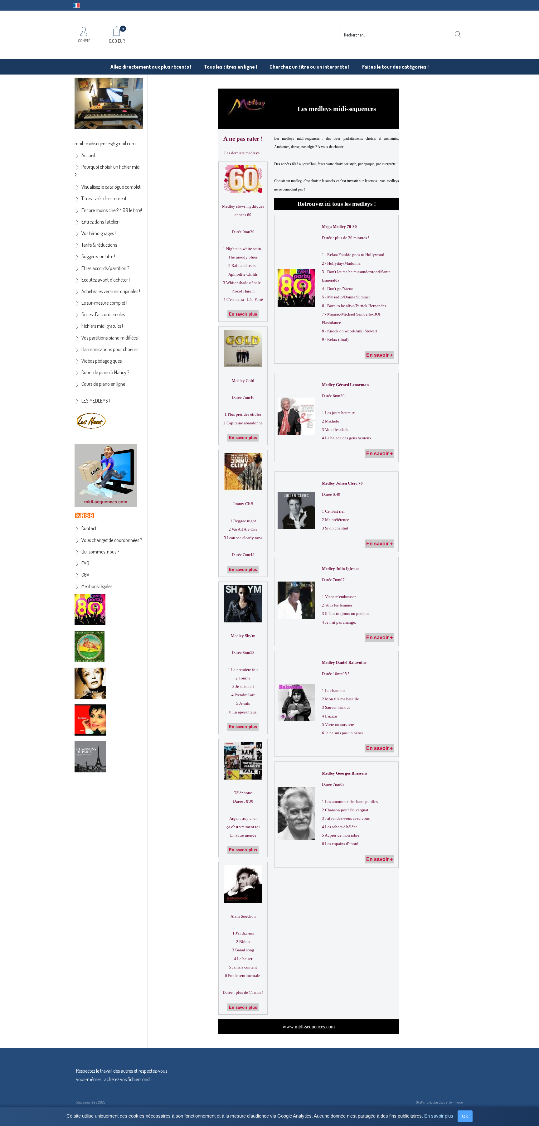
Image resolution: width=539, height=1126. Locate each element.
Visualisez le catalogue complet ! (112, 187)
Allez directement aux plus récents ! (150, 66)
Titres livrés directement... (105, 198)
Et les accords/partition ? (105, 268)
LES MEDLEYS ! (95, 401)
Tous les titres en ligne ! (230, 66)
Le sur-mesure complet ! (104, 303)
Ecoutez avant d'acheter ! (105, 280)
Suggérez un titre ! (98, 256)
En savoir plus (438, 1116)
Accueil (88, 155)
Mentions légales (96, 586)
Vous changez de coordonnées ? (111, 540)
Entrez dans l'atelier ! (100, 222)
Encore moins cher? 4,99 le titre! (111, 210)
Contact (89, 528)
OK (465, 1116)
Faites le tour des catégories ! (395, 66)
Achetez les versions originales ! (110, 291)
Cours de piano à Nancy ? (105, 372)
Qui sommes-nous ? (100, 552)
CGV (85, 575)
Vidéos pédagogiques (101, 361)
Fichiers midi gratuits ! (102, 326)
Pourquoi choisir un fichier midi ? (107, 171)
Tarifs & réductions (99, 245)
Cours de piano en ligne (103, 384)
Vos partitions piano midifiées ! (110, 338)
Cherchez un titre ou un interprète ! (309, 66)
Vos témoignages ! (98, 233)
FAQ (85, 563)
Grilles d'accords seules (103, 314)
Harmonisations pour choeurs (109, 349)
